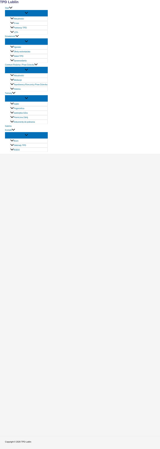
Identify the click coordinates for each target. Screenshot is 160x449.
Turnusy (8, 93)
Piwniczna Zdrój (21, 117)
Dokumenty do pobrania (24, 122)
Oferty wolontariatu (22, 52)
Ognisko (17, 47)
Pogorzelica (19, 108)
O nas (16, 23)
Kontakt (8, 130)
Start (7, 8)
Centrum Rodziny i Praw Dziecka (19, 65)
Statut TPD (18, 56)
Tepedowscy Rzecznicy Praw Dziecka (30, 84)
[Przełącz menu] (26, 13)
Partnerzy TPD (20, 28)
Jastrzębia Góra (21, 113)
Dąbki (16, 104)
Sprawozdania (20, 61)
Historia (17, 89)
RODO (17, 150)
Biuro (16, 141)
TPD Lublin (9, 2)
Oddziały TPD (20, 145)
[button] (10, 8)
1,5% (16, 32)
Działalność (10, 36)
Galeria (8, 126)
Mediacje (18, 80)
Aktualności (19, 19)
